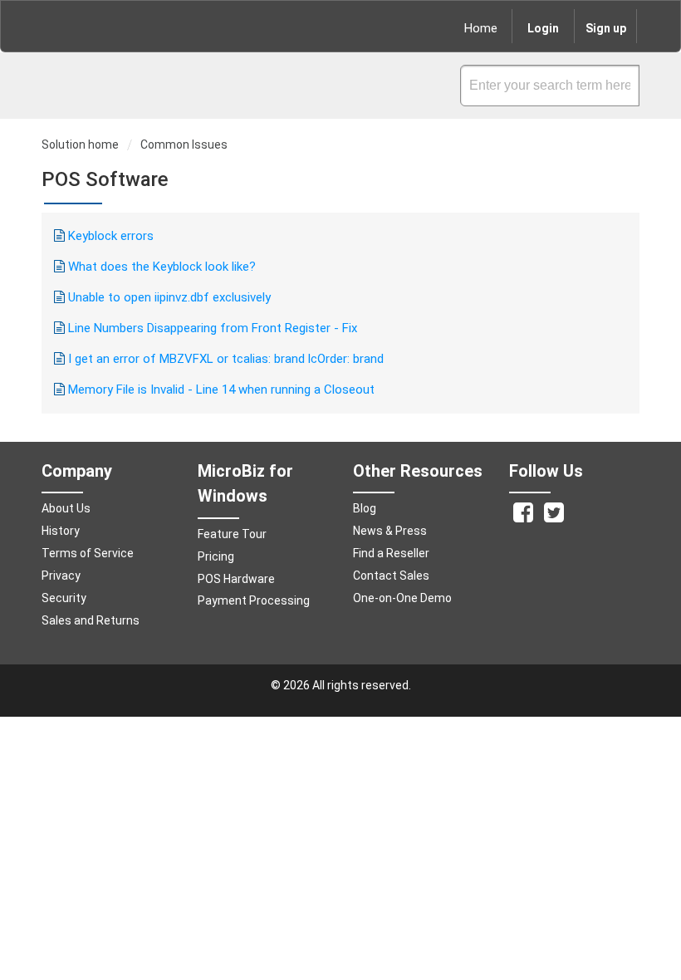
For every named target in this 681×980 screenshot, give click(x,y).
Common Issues (184, 144)
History (61, 530)
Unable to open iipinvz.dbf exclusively (169, 297)
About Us (66, 508)
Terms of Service (88, 553)
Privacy (61, 575)
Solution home (81, 144)
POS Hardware (236, 579)
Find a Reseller (391, 553)
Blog (364, 508)
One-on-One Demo (402, 598)
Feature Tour (232, 534)
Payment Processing (254, 600)
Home (480, 28)
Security (64, 598)
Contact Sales (391, 575)
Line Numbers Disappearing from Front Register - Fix (212, 328)
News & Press (390, 530)
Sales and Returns (91, 620)
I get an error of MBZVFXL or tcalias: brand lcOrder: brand (226, 358)
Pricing (216, 556)
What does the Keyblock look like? (162, 266)
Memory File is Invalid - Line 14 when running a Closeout (221, 389)
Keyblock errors (111, 235)
